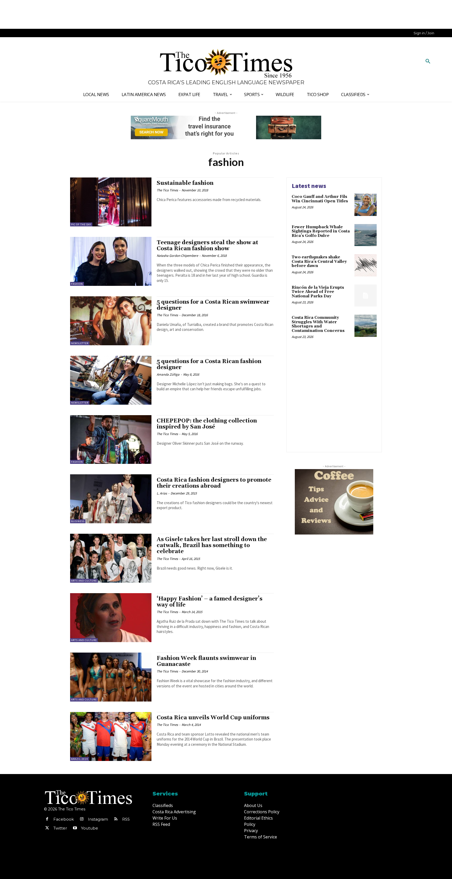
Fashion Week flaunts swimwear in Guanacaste (206, 661)
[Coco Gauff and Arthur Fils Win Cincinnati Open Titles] (365, 205)
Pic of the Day (81, 224)
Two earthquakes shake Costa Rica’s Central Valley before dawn (319, 261)
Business (77, 521)
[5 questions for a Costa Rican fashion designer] (110, 380)
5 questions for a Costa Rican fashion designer (209, 364)
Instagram (98, 819)
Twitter (60, 828)
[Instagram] (81, 819)
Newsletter (79, 343)
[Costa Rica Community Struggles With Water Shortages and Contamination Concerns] (365, 326)
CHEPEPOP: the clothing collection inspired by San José (207, 424)
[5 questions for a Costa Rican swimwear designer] (110, 320)
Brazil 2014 (79, 759)
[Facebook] (47, 819)
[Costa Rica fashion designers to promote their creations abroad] (110, 498)
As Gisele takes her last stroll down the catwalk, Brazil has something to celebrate (212, 545)
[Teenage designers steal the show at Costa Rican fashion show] (110, 261)
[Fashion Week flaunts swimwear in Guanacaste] (110, 677)
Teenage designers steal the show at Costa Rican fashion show (207, 245)
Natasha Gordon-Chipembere (177, 255)
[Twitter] (47, 828)
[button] (428, 61)
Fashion (77, 284)
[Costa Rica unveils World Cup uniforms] (110, 736)
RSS (126, 819)
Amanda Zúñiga (168, 374)
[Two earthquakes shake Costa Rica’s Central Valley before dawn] (365, 265)
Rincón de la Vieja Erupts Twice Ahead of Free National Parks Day (318, 292)
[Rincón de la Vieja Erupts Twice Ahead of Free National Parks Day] (365, 296)
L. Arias (162, 493)
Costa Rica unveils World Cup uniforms (213, 717)
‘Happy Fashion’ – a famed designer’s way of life (209, 602)
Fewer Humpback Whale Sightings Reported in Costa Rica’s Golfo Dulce (321, 231)
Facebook (63, 819)
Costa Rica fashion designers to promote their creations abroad (214, 483)
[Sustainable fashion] (110, 201)
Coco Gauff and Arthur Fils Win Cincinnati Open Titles (320, 199)
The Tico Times (167, 190)
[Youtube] (75, 828)
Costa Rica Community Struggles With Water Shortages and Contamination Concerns (318, 324)
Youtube (89, 828)
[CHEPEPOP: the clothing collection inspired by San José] (110, 439)
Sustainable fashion (185, 183)
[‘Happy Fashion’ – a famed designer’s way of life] (110, 617)
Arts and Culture (84, 580)
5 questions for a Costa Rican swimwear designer (213, 305)
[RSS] (116, 819)
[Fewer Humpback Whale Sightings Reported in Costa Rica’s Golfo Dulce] (365, 235)
